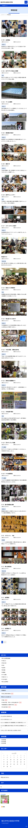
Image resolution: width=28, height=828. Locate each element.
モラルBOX (3, 794)
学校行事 (4, 663)
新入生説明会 (5, 681)
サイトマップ (5, 823)
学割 (4, 700)
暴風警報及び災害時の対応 (9, 704)
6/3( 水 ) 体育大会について (6, 719)
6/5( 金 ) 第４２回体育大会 (6, 716)
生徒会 (3, 667)
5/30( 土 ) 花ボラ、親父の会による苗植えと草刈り (11, 730)
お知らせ (4, 660)
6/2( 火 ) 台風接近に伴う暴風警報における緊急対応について (13, 722)
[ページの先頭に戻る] (26, 826)
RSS (4, 806)
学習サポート (5, 677)
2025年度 (3, 741)
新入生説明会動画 (6, 658)
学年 (3, 665)
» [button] (5, 642)
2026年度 (3, 739)
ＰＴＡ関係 (4, 674)
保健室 (3, 672)
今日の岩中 (4, 679)
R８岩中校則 (6, 707)
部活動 (3, 670)
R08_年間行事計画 (7, 693)
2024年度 (3, 743)
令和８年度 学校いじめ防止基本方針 (11, 702)
